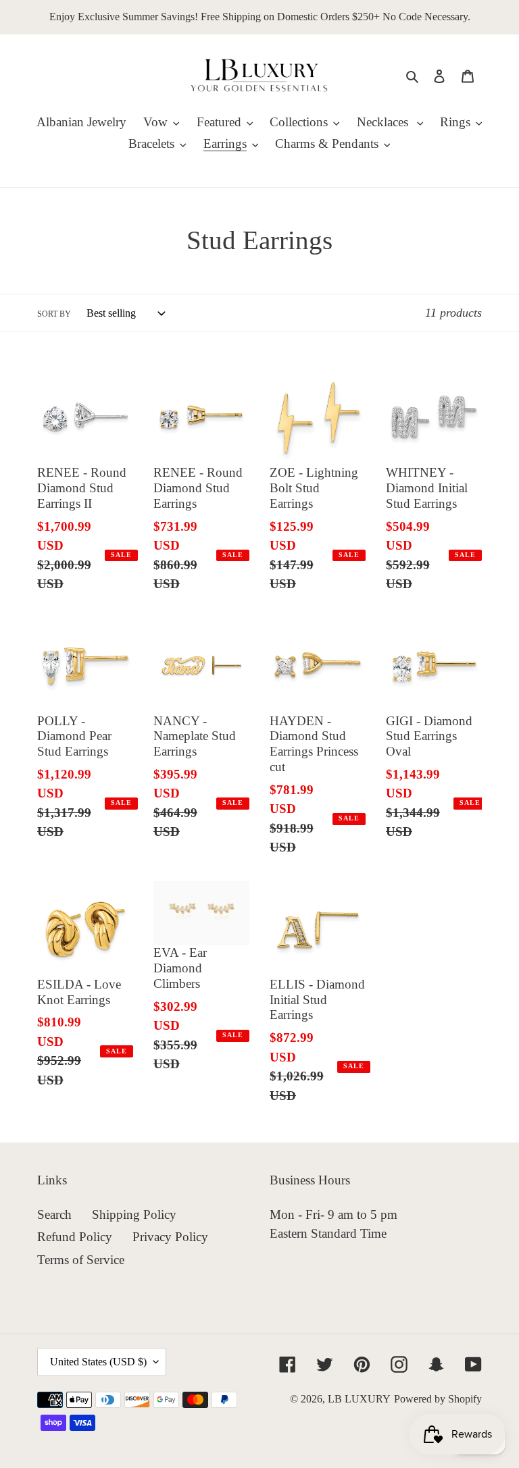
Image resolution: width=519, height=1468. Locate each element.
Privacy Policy (170, 1237)
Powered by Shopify (438, 1399)
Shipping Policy (134, 1214)
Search (54, 1214)
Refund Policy (74, 1237)
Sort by (54, 314)
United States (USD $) (98, 1361)
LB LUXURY (359, 1399)
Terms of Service (80, 1260)
